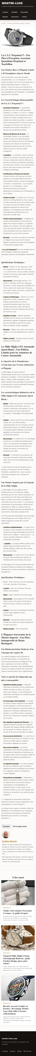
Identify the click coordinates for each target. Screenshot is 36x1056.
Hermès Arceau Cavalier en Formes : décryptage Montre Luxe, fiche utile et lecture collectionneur (16, 1010)
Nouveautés (24, 12)
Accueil (3, 23)
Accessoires (15, 16)
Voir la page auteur (20, 826)
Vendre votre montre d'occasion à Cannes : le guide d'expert (17, 912)
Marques (5, 16)
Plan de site (27, 1051)
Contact (24, 16)
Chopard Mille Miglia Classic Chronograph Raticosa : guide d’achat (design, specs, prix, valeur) (16, 959)
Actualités (14, 12)
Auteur (19, 1051)
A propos (5, 12)
